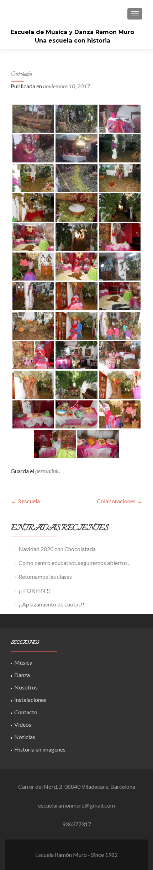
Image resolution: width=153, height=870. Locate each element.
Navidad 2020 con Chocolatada (57, 548)
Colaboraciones (119, 501)
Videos (22, 724)
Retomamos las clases (45, 576)
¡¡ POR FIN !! (34, 590)
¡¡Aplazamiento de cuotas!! (51, 604)
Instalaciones (30, 699)
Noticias (24, 736)
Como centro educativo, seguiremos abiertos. (74, 562)
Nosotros (26, 687)
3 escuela (25, 501)
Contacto (25, 712)
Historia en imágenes (39, 749)
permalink (47, 470)
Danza (22, 674)
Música (23, 662)
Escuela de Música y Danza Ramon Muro (72, 32)
